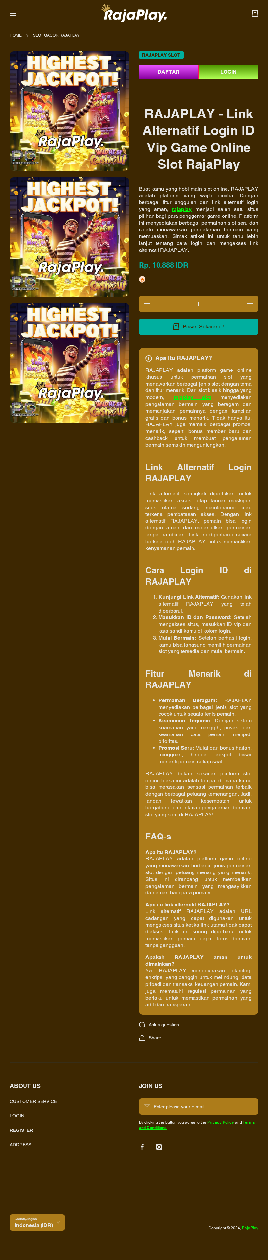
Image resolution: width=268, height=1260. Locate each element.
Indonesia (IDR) (34, 1225)
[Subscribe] (250, 1106)
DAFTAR (169, 72)
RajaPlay (250, 1228)
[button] (150, 1037)
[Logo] (134, 13)
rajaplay (182, 209)
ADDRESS (20, 1144)
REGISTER (21, 1130)
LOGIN (228, 72)
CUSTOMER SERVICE (33, 1101)
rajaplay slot (192, 397)
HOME (16, 35)
